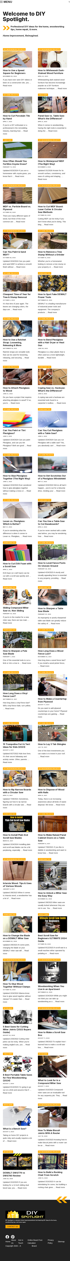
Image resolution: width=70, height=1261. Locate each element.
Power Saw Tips (44, 273)
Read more (7, 86)
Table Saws (43, 94)
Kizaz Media (26, 1246)
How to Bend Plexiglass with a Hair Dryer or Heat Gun (51, 342)
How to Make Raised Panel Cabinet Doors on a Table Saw (52, 838)
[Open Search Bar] (69, 2)
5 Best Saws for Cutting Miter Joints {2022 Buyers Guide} (17, 1029)
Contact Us (12, 1226)
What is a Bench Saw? (14, 1128)
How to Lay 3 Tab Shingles (52, 744)
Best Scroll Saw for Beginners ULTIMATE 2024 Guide (52, 938)
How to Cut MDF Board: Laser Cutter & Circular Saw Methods (50, 209)
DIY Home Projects (11, 94)
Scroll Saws (43, 914)
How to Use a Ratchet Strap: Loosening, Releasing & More (14, 342)
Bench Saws (8, 1104)
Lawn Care (8, 140)
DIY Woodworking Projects (14, 49)
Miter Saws (8, 1008)
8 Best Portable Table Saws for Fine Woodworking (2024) (17, 1078)
